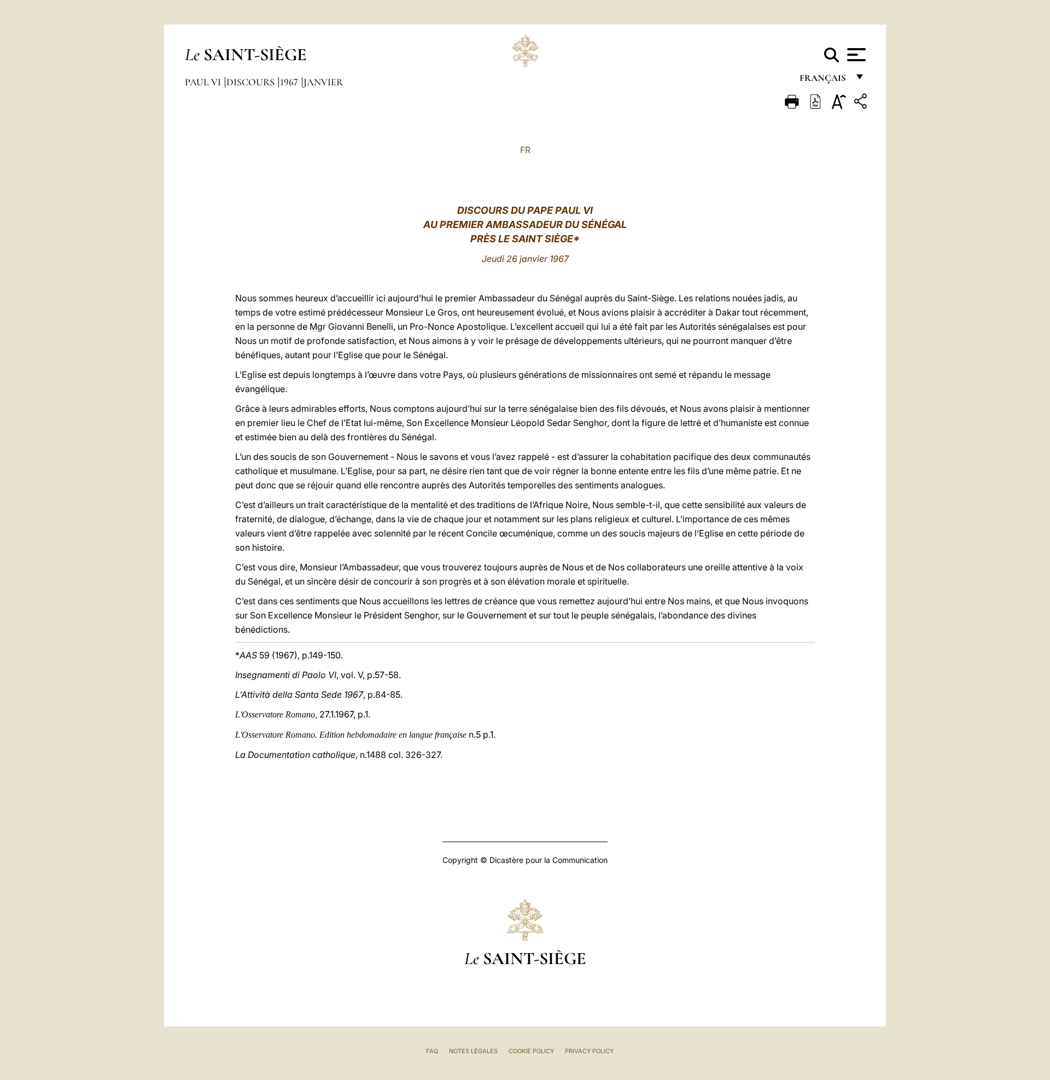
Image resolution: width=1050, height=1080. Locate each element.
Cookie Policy (531, 1051)
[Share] (862, 103)
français (823, 80)
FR (525, 149)
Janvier (323, 82)
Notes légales (473, 1051)
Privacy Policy (589, 1051)
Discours (251, 82)
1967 (290, 82)
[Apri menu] (855, 54)
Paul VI (204, 82)
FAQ (432, 1051)
